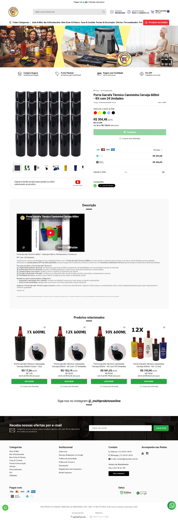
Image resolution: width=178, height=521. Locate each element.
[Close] (117, 245)
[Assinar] (89, 271)
